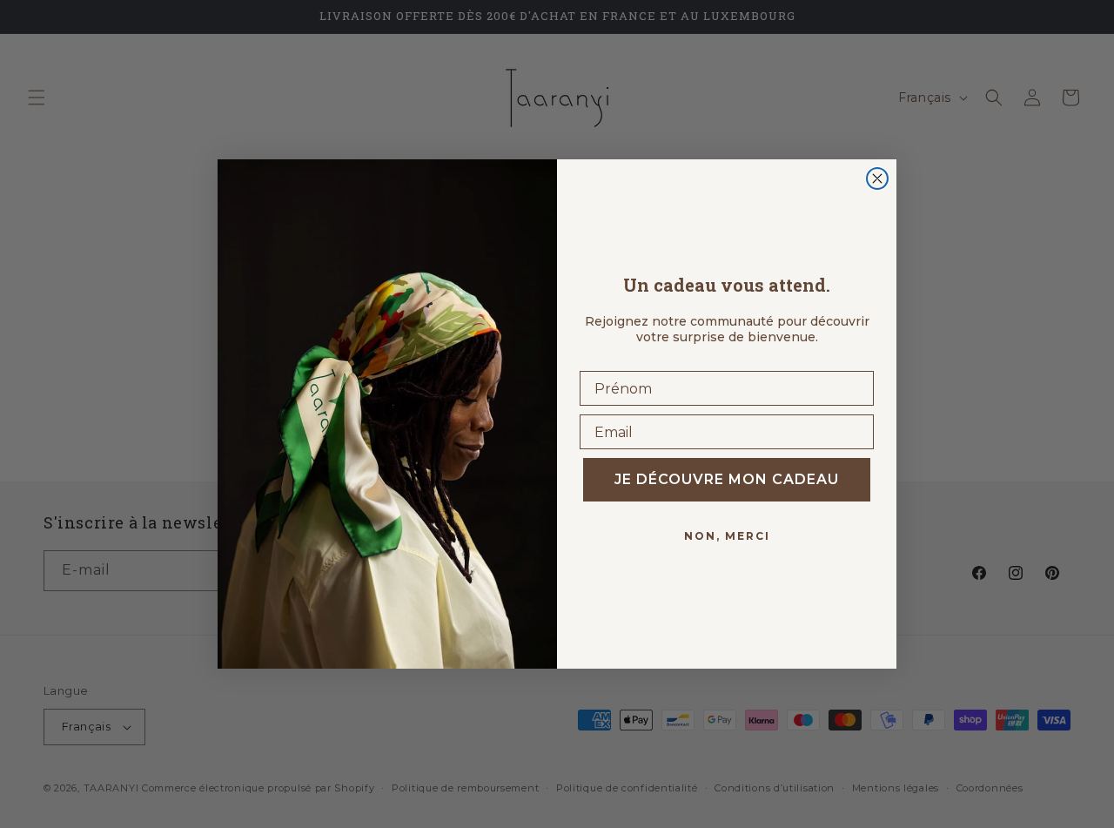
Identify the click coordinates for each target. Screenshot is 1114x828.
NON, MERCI (727, 535)
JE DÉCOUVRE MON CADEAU (726, 479)
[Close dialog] (877, 178)
